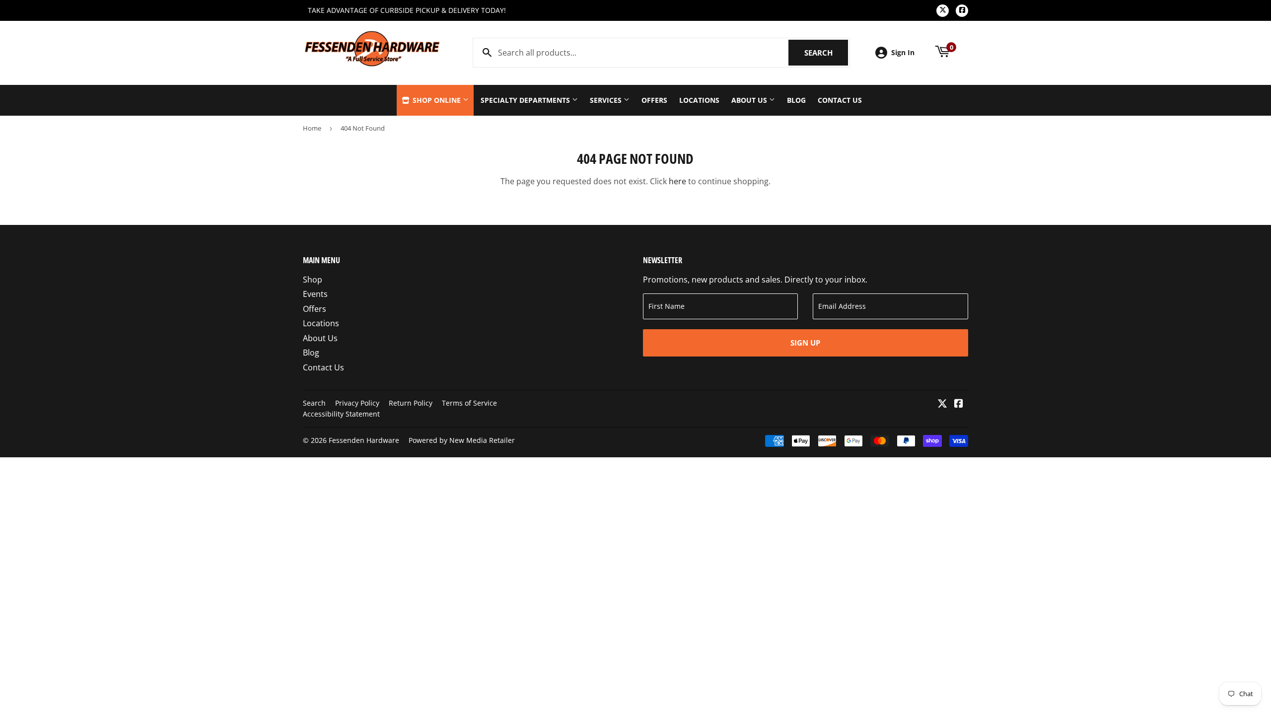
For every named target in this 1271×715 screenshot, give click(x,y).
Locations (699, 100)
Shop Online (437, 100)
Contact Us (840, 100)
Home (312, 128)
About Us (750, 100)
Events (315, 293)
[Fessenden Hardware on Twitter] (942, 404)
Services (607, 100)
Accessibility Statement (341, 414)
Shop (312, 279)
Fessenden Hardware (364, 440)
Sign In (903, 52)
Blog (796, 100)
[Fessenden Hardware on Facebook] (958, 404)
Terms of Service (469, 403)
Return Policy (410, 403)
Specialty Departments (526, 100)
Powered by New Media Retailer (462, 440)
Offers (654, 100)
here (677, 181)
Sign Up (805, 343)
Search (826, 53)
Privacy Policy (357, 403)
